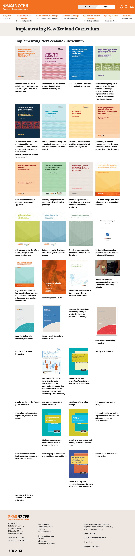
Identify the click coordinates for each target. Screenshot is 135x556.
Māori (87, 7)
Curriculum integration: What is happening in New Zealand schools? (107, 202)
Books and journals (46, 536)
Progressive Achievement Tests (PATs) (98, 527)
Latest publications (45, 527)
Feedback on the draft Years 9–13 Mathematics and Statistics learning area (53, 86)
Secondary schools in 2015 (52, 298)
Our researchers (44, 532)
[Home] (16, 7)
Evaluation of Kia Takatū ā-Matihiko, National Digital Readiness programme (80, 144)
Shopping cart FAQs (91, 546)
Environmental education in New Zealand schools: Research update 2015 (80, 293)
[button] (7, 18)
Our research (43, 524)
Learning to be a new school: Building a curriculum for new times (80, 442)
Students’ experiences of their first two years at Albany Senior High (52, 442)
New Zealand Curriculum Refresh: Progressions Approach (25, 202)
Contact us (88, 542)
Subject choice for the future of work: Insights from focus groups (53, 252)
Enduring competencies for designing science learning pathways (53, 202)
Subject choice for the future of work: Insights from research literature (27, 252)
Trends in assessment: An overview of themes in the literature (79, 252)
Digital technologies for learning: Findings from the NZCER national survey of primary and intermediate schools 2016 (26, 296)
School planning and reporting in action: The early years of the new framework (81, 484)
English (106, 7)
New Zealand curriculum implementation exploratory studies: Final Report (26, 456)
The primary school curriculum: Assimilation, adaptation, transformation (80, 381)
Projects (41, 529)
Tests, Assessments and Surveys (96, 524)
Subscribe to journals (46, 544)
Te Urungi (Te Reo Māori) (93, 529)
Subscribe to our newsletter (95, 538)
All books (41, 539)
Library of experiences (104, 351)
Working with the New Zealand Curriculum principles (24, 497)
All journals (42, 541)
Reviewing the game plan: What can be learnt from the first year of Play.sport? (106, 252)
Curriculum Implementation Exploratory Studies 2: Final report (26, 415)
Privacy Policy (89, 534)
